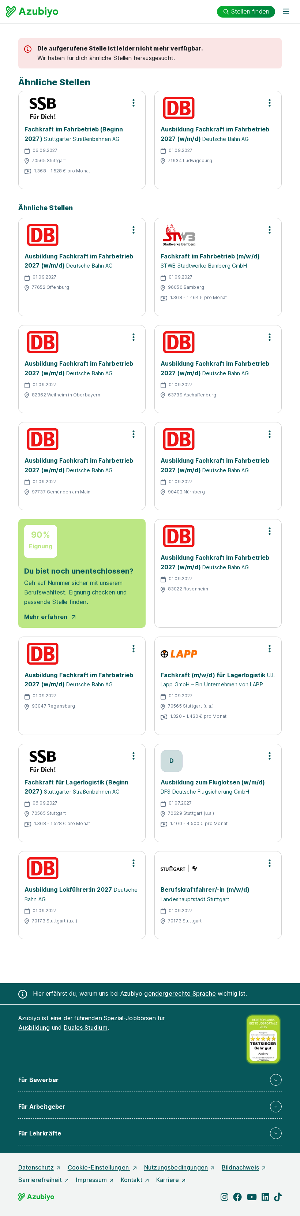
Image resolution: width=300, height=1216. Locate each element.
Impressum (91, 1179)
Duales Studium (85, 1027)
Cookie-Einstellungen (99, 1167)
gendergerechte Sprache (180, 993)
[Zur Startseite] (32, 12)
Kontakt (131, 1179)
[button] (150, 1080)
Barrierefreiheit (40, 1179)
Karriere (167, 1179)
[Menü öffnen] (286, 11)
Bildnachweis (240, 1167)
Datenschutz (36, 1167)
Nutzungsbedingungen (176, 1167)
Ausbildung (34, 1027)
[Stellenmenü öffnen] (133, 103)
